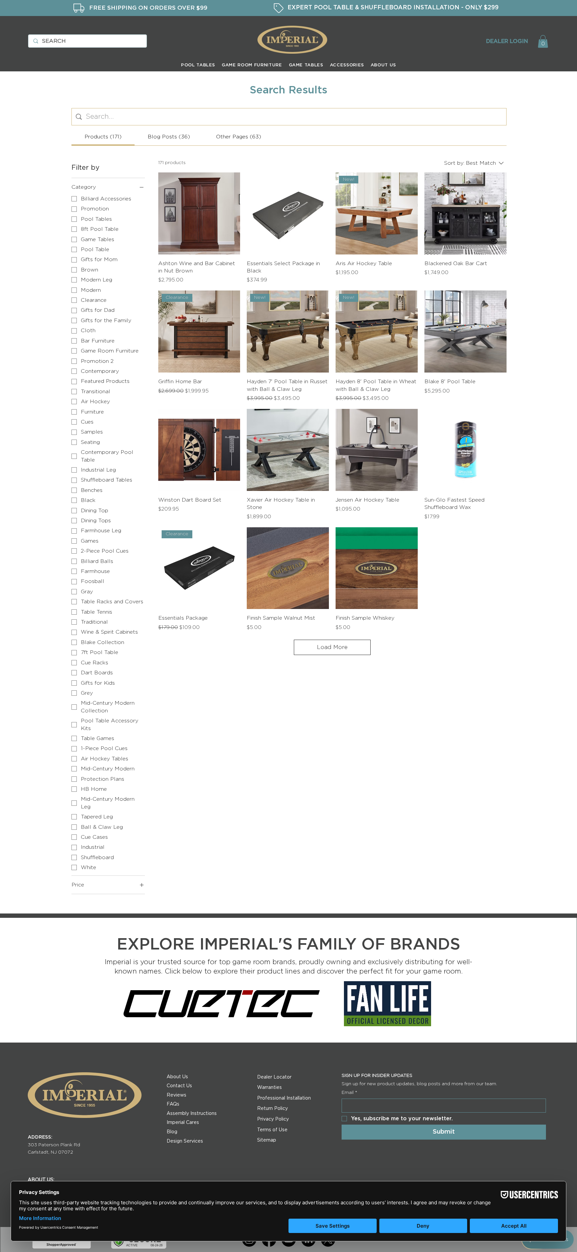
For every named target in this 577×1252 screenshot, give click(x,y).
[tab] (103, 136)
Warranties (269, 1087)
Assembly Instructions (192, 1113)
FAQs (173, 1104)
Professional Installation (284, 1098)
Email (349, 1092)
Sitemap (266, 1140)
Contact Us (179, 1086)
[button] (543, 41)
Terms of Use (272, 1130)
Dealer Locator (274, 1077)
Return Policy (272, 1108)
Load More (332, 647)
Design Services (185, 1141)
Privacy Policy (273, 1119)
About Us (177, 1077)
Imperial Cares (183, 1122)
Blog (172, 1132)
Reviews (176, 1095)
